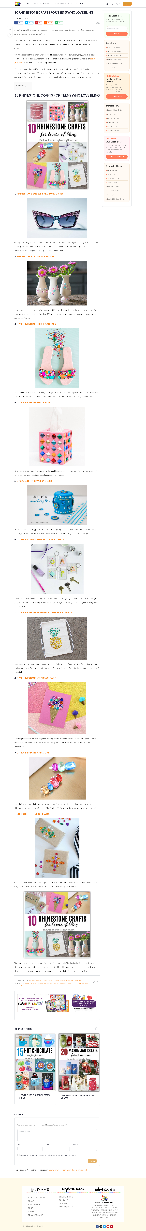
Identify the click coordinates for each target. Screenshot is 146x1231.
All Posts (44, 980)
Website (75, 1144)
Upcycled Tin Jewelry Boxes (35, 480)
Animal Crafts (112, 170)
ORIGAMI (63, 1203)
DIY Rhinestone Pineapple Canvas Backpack (44, 612)
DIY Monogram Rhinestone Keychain (40, 539)
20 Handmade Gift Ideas (28, 983)
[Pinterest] (111, 1226)
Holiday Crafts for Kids (115, 59)
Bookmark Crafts (113, 187)
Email (47, 1144)
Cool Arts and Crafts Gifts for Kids (64, 983)
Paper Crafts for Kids (114, 68)
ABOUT (31, 1201)
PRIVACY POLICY (35, 1215)
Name (20, 1144)
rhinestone (24, 986)
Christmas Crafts (113, 122)
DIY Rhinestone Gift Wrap (34, 814)
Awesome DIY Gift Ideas (44, 983)
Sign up (127, 4)
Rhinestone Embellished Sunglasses (40, 193)
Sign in (118, 4)
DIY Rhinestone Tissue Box (33, 402)
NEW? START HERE (36, 1197)
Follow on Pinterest (116, 157)
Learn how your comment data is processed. (68, 1170)
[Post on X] (10, 33)
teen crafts (32, 986)
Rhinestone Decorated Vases (35, 256)
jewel (86, 983)
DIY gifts (79, 983)
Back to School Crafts (114, 110)
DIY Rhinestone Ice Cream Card (36, 678)
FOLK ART (63, 1200)
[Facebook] (97, 1226)
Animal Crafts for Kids (115, 64)
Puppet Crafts (112, 182)
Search (116, 34)
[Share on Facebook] (10, 29)
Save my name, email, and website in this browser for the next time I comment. (48, 1155)
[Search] (107, 4)
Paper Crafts (111, 174)
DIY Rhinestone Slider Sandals (36, 323)
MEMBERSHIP (34, 1204)
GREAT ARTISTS (66, 1196)
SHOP (30, 1208)
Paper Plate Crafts (113, 178)
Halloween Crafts (113, 118)
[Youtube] (107, 1226)
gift (83, 983)
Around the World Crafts (116, 55)
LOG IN (31, 1211)
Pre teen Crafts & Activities (56, 980)
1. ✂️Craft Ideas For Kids (33, 980)
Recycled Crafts (113, 191)
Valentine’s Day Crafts (115, 130)
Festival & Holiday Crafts (115, 199)
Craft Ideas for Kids (114, 47)
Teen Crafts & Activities (73, 980)
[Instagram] (100, 1226)
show (27, 86)
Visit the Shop (117, 96)
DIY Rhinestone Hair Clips (33, 752)
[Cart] (112, 4)
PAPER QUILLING (66, 1206)
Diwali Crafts (111, 114)
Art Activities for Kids (114, 51)
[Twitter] (104, 1226)
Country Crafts (112, 195)
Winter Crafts (112, 126)
